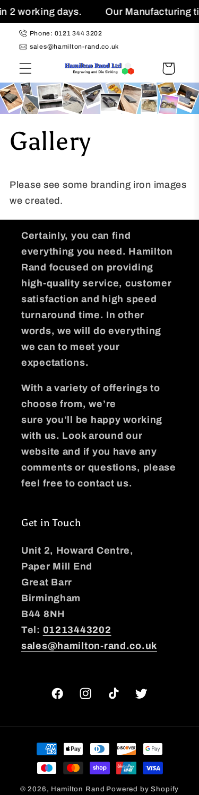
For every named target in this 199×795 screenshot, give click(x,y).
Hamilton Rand (78, 789)
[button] (26, 69)
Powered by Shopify (142, 789)
